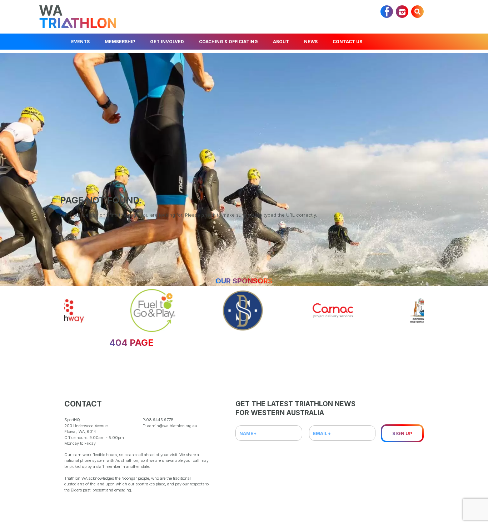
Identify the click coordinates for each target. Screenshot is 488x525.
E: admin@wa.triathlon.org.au (170, 425)
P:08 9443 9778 (158, 419)
